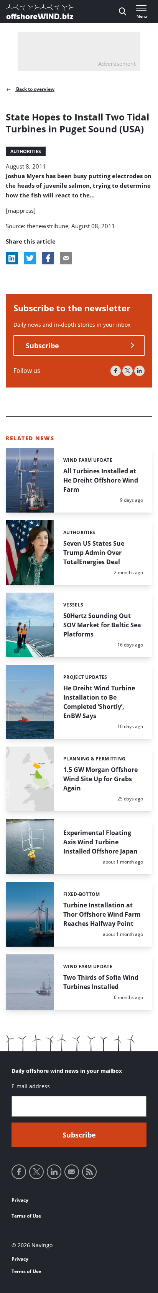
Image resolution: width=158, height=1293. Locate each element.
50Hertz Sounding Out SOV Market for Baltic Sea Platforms (102, 624)
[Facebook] (115, 371)
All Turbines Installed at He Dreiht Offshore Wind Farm (100, 480)
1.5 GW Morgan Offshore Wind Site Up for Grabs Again (100, 778)
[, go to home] (40, 11)
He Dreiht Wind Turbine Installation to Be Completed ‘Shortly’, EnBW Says (99, 702)
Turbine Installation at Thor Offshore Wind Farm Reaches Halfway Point (102, 914)
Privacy (20, 1200)
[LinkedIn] (139, 371)
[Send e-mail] (71, 1171)
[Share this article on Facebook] (48, 258)
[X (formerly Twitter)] (127, 371)
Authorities (25, 151)
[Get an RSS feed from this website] (89, 1171)
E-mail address (31, 1086)
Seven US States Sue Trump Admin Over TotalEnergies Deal (93, 552)
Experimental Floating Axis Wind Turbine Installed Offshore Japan (100, 842)
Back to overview (34, 89)
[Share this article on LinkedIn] (12, 258)
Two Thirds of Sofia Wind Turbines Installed (100, 982)
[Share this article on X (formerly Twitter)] (30, 258)
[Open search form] (122, 11)
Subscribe (42, 345)
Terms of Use (26, 1216)
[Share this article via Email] (66, 258)
